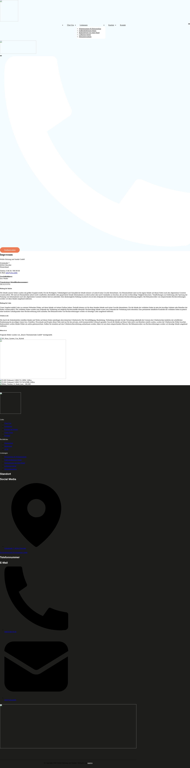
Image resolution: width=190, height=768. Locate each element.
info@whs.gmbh (11, 273)
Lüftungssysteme (85, 35)
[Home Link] (18, 53)
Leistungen (84, 25)
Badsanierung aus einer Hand (89, 33)
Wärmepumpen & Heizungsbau (90, 29)
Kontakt (123, 25)
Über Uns (70, 25)
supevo (90, 763)
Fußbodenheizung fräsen (87, 31)
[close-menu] (1, 55)
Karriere (111, 25)
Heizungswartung (85, 37)
